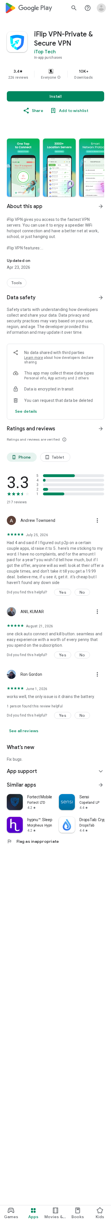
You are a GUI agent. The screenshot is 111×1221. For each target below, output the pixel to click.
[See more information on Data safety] (101, 297)
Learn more (33, 358)
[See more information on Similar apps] (101, 785)
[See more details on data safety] (26, 411)
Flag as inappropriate (33, 841)
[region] (55, 74)
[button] (59, 78)
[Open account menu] (101, 8)
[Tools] (16, 282)
